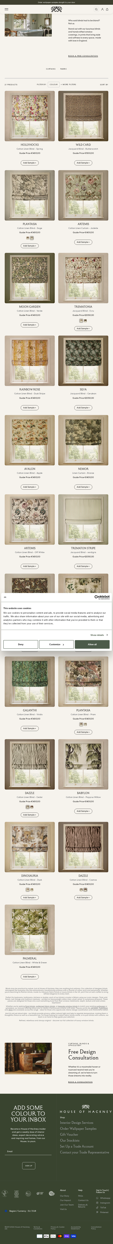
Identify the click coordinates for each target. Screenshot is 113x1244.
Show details (97, 635)
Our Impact (65, 1200)
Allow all (92, 644)
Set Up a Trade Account (77, 1146)
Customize (54, 644)
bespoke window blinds (68, 1006)
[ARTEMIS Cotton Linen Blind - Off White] (30, 519)
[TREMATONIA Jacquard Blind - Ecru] (83, 278)
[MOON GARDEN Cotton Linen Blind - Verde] (30, 278)
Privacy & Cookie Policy (57, 1228)
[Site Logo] (56, 9)
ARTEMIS (94, 1008)
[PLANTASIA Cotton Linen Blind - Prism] (27, 238)
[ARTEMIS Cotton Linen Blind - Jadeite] (83, 195)
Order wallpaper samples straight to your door (56, 2)
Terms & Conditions (38, 1228)
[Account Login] (102, 9)
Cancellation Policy (96, 1228)
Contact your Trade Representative (84, 1152)
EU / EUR (32, 1211)
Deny (20, 644)
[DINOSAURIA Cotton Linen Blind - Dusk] (30, 847)
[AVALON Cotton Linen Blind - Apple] (30, 440)
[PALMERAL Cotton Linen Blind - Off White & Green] (30, 930)
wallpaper (100, 1006)
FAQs (80, 1195)
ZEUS (11, 1010)
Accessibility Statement (76, 1228)
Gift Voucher (69, 1134)
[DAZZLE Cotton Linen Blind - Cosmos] (31, 807)
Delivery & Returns (83, 1205)
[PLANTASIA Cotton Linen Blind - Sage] (30, 195)
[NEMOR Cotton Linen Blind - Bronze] (83, 440)
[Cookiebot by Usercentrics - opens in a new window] (97, 597)
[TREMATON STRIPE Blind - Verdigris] (83, 519)
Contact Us (83, 1200)
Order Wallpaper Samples (78, 1128)
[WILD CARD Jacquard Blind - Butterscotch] (83, 116)
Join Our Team (67, 1204)
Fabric (63, 69)
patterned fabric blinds (45, 1006)
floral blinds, (30, 1006)
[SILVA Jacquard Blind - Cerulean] (83, 361)
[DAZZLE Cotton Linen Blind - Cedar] (30, 764)
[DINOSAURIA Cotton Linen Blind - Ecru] (31, 889)
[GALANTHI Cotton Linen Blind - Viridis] (30, 681)
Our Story (64, 1195)
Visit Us (63, 1209)
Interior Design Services (76, 1122)
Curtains (50, 69)
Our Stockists (69, 1140)
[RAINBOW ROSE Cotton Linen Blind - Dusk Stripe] (30, 361)
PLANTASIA (103, 1008)
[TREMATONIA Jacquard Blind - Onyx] (85, 320)
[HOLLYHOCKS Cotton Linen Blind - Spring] (30, 116)
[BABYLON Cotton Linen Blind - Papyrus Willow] (83, 764)
